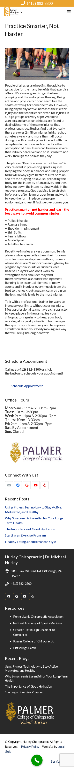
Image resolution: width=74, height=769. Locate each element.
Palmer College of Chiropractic (33, 641)
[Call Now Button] (37, 760)
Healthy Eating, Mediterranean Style (30, 542)
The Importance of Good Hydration (30, 529)
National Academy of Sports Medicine (37, 623)
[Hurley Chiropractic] (13, 12)
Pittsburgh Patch (24, 648)
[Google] (27, 485)
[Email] (9, 485)
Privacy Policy (30, 746)
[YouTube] (36, 485)
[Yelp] (44, 485)
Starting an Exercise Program (25, 535)
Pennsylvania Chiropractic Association (38, 616)
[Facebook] (18, 485)
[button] (68, 12)
